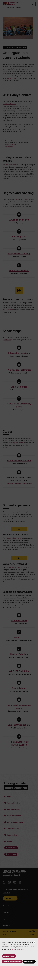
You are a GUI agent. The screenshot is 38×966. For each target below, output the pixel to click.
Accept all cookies (8, 956)
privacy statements (18, 949)
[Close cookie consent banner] (34, 942)
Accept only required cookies (12, 961)
